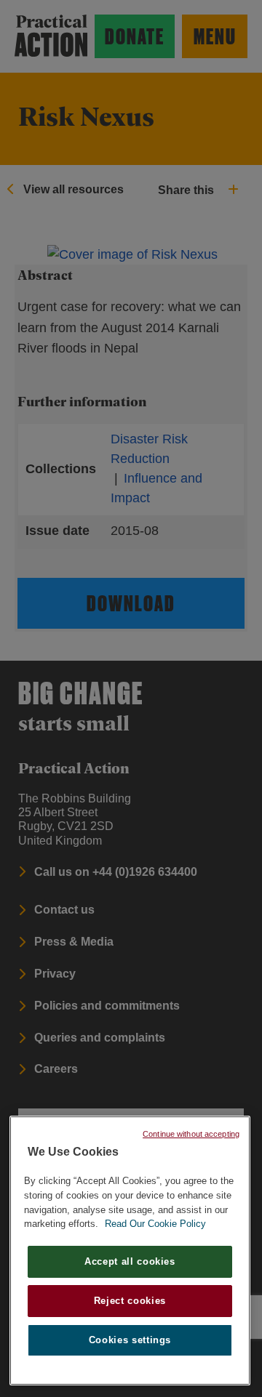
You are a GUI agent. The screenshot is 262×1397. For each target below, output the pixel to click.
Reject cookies (130, 1300)
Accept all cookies (129, 1261)
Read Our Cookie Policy (155, 1223)
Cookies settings (130, 1339)
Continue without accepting (191, 1134)
